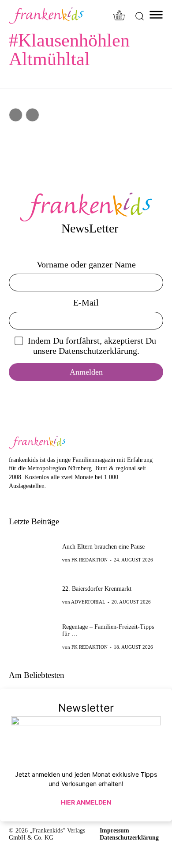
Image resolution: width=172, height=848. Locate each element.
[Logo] (46, 16)
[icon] (120, 16)
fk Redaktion (89, 559)
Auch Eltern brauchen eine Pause (103, 546)
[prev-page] (15, 115)
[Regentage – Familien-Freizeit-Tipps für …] (33, 636)
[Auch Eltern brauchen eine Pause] (33, 552)
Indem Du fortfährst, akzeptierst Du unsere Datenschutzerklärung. (92, 346)
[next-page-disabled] (32, 115)
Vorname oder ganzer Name (86, 264)
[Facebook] (13, 499)
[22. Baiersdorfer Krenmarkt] (33, 595)
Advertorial (88, 601)
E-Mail (86, 302)
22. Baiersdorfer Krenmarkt (96, 588)
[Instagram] (27, 499)
